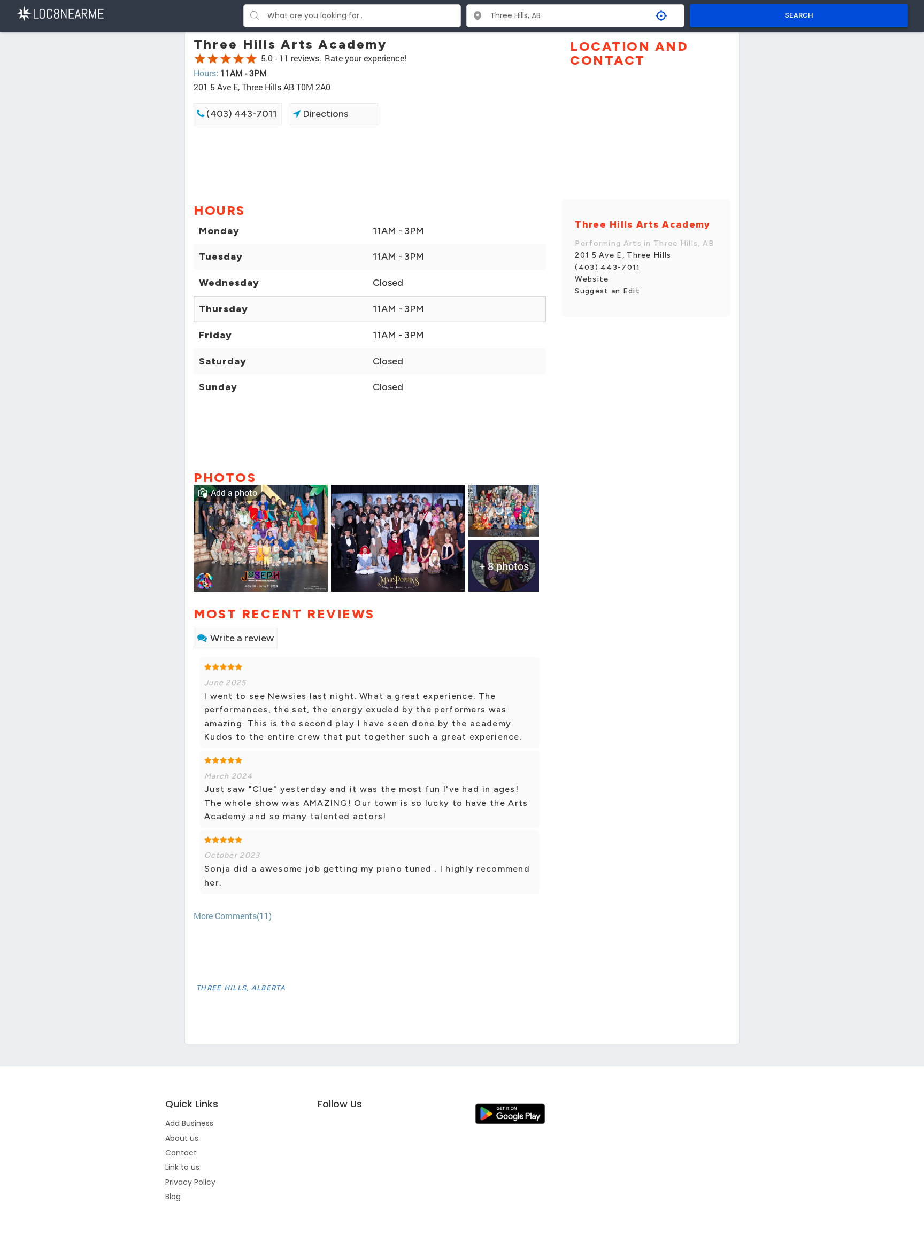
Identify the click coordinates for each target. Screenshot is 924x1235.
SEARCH (798, 15)
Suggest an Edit (607, 291)
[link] (261, 536)
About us (181, 1138)
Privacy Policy (190, 1182)
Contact (181, 1152)
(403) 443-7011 (240, 114)
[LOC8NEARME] (60, 12)
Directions (324, 114)
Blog (173, 1196)
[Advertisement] (370, 163)
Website (592, 279)
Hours (205, 73)
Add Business (189, 1123)
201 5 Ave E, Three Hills (623, 255)
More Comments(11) (233, 915)
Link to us (182, 1167)
